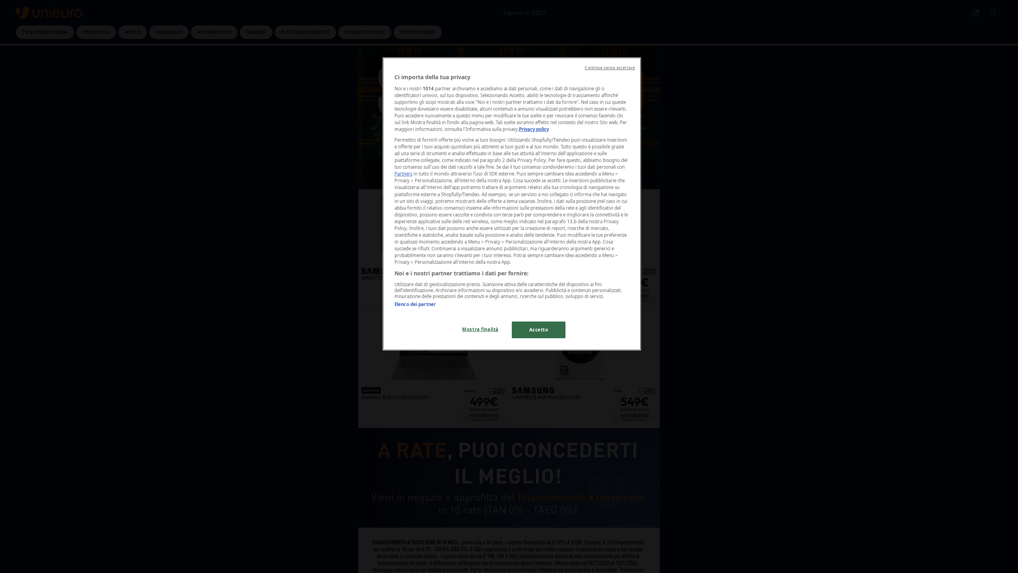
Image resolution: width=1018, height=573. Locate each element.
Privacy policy (534, 129)
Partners (403, 174)
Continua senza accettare (610, 67)
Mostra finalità (480, 329)
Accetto (538, 330)
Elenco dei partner (415, 304)
